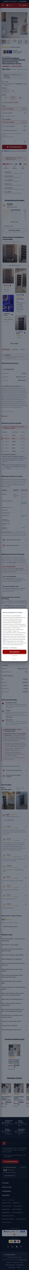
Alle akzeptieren (14, 652)
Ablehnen (14, 658)
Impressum (5, 647)
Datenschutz (13, 647)
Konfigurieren (14, 655)
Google (4, 639)
